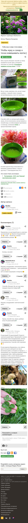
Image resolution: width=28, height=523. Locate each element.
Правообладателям (6, 512)
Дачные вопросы (5, 489)
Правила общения (5, 504)
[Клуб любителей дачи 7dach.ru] (7, 14)
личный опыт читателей (6, 182)
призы (14, 182)
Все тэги (3, 502)
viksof (7, 329)
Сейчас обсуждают (5, 487)
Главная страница (5, 483)
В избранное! (7, 57)
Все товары (4, 493)
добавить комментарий (7, 456)
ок (21, 10)
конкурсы (23, 182)
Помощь (3, 491)
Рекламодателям (5, 514)
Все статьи (3, 500)
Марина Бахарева (12, 39)
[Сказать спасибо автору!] (25, 242)
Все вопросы (4, 498)
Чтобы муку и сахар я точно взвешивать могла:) (12, 47)
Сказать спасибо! (7, 213)
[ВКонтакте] (20, 188)
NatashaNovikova (10, 260)
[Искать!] (25, 14)
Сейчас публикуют (5, 485)
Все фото (3, 496)
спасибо (18, 182)
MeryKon (9, 246)
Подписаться (5, 42)
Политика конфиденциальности (9, 508)
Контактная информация (7, 510)
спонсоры (3, 184)
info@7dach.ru (8, 480)
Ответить (4, 241)
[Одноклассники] (22, 188)
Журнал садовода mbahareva (11, 36)
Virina (7, 296)
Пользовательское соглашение (9, 506)
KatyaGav (8, 226)
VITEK (16, 125)
